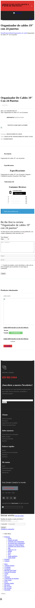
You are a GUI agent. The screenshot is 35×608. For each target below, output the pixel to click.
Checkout (7, 577)
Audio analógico (12, 556)
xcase (31, 137)
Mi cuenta (7, 585)
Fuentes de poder (13, 540)
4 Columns (7, 569)
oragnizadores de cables (21, 137)
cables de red (8, 137)
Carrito (6, 573)
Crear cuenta (7, 580)
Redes (9, 538)
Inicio (6, 564)
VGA (9, 553)
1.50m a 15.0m (7, 296)
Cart (5, 575)
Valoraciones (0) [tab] (9, 182)
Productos (7, 537)
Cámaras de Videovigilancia (16, 545)
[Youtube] (14, 498)
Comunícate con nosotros (11, 578)
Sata (9, 548)
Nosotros (6, 559)
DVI (9, 554)
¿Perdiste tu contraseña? (7, 529)
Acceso (3, 527)
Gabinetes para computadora (16, 541)
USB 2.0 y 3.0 (12, 549)
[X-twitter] (11, 498)
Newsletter (7, 589)
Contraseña (4, 524)
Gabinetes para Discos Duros (16, 546)
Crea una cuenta (19, 515)
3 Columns (7, 567)
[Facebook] (3, 498)
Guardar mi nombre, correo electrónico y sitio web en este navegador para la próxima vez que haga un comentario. (17, 266)
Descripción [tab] (7, 154)
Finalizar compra (9, 583)
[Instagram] (7, 498)
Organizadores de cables (14, 134)
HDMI (10, 551)
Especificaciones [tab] (9, 165)
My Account (7, 586)
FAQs (6, 581)
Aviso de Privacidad (10, 572)
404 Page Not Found (10, 570)
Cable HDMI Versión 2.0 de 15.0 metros (16, 339)
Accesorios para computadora (16, 543)
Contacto (6, 561)
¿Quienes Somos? (9, 565)
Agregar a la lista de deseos (33, 296)
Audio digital (11, 557)
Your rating (5, 237)
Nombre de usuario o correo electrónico (12, 519)
